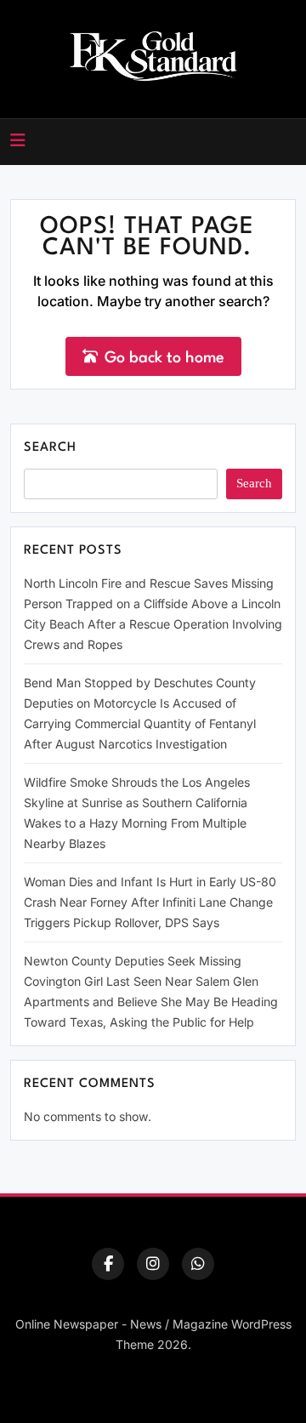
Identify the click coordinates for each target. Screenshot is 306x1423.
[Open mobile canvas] (18, 140)
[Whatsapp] (198, 1264)
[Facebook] (108, 1264)
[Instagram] (153, 1264)
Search (50, 447)
